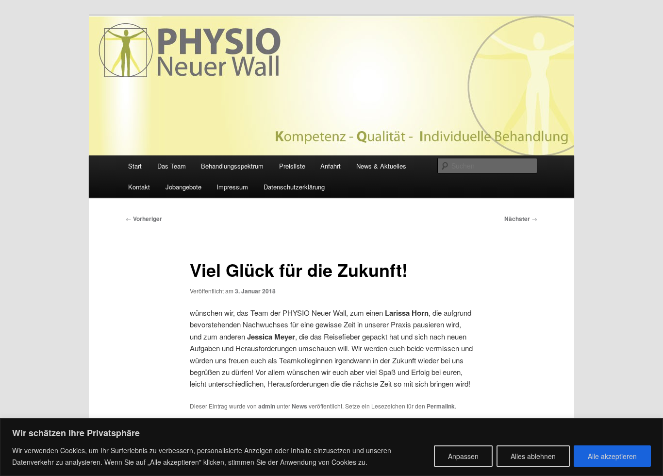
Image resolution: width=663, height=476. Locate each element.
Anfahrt (330, 165)
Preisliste (292, 165)
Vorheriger (144, 218)
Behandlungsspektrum (232, 165)
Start (135, 165)
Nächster (520, 218)
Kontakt (139, 186)
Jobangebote (183, 186)
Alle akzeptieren (612, 456)
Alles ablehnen (533, 456)
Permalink (441, 406)
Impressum (232, 186)
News (299, 406)
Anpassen (463, 456)
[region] (331, 447)
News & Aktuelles (381, 165)
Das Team (171, 165)
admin (266, 406)
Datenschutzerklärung (294, 186)
